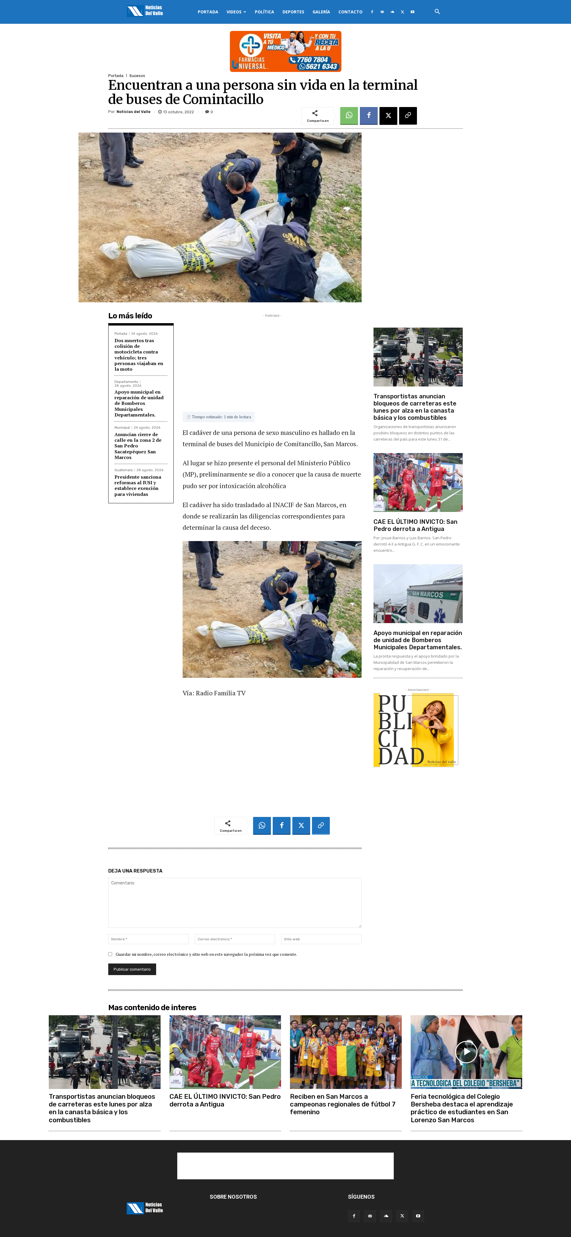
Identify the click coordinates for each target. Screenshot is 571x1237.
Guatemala (123, 470)
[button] (437, 12)
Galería (321, 12)
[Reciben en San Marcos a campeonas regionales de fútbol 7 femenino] (346, 1052)
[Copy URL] (408, 116)
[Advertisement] (272, 360)
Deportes (293, 12)
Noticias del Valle (133, 112)
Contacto (350, 12)
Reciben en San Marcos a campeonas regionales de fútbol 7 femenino (343, 1104)
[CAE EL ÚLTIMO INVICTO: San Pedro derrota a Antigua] (418, 482)
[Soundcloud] (392, 12)
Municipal (122, 427)
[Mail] (382, 12)
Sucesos (137, 76)
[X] (402, 12)
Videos (234, 12)
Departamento (126, 381)
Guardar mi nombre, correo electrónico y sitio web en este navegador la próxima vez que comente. (206, 954)
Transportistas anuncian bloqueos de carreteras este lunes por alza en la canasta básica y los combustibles (415, 407)
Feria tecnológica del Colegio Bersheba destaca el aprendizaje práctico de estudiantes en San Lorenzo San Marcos (462, 1108)
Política (264, 12)
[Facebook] (372, 12)
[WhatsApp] (349, 116)
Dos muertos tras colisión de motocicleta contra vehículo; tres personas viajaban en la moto (138, 354)
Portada (208, 12)
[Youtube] (412, 12)
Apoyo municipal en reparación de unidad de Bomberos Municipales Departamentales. (139, 403)
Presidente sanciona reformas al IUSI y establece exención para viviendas (137, 485)
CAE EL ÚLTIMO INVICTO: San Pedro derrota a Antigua (415, 525)
